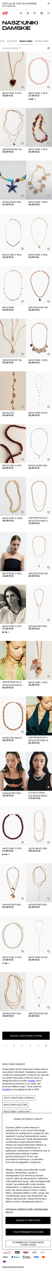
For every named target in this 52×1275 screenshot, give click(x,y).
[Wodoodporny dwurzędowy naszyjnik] (39, 496)
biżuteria (6, 1089)
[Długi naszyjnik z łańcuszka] (39, 826)
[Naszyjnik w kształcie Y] (39, 935)
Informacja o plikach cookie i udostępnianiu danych (27, 1210)
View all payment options (13, 1267)
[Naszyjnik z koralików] (39, 71)
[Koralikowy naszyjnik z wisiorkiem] (13, 180)
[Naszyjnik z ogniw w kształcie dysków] (13, 496)
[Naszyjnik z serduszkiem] (13, 71)
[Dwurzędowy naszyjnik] (39, 551)
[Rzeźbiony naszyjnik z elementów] (39, 771)
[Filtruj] (48, 48)
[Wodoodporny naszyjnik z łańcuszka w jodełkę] (13, 660)
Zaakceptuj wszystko (28, 1220)
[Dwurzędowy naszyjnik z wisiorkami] (13, 127)
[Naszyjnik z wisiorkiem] (39, 180)
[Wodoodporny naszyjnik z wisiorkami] (39, 715)
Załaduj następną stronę (26, 1036)
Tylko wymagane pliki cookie (28, 1232)
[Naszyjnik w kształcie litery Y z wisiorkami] (39, 390)
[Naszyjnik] (13, 285)
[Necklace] (13, 390)
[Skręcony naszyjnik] (13, 715)
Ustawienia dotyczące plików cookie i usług (28, 1243)
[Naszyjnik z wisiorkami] (13, 232)
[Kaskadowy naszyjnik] (39, 604)
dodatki (31, 1080)
